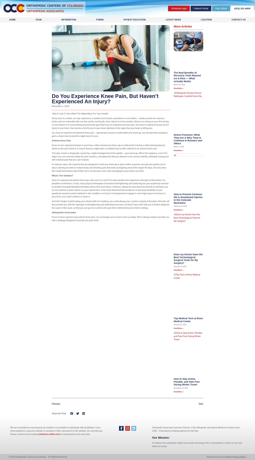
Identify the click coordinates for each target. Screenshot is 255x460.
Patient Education (135, 20)
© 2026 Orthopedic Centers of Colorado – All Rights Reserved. (38, 457)
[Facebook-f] (121, 428)
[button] (71, 413)
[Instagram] (127, 428)
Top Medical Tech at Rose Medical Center (188, 320)
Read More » (178, 88)
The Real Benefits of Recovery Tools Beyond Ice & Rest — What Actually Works (187, 77)
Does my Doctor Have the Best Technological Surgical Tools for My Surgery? (188, 258)
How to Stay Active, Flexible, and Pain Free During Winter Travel (187, 382)
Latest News (173, 20)
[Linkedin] (133, 428)
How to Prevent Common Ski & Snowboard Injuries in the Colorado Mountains (188, 198)
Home (12, 20)
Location (206, 20)
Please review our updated (220, 457)
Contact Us (239, 20)
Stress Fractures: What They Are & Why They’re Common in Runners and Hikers (188, 139)
